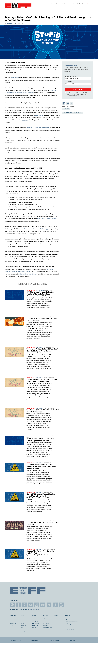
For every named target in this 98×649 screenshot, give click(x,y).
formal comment (45, 383)
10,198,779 (25, 120)
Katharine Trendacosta (44, 436)
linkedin (49, 605)
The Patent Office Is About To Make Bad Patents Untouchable (42, 411)
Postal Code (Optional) (70, 76)
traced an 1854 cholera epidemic (47, 218)
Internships (23, 625)
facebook (18, 605)
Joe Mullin (10, 23)
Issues (58, 3)
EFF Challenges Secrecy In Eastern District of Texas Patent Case (40, 293)
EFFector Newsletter (48, 627)
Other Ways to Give (69, 629)
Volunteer (23, 619)
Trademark (34, 640)
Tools (78, 3)
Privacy (33, 619)
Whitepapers (46, 625)
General (12, 618)
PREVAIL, (29, 559)
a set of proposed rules (45, 387)
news (36, 115)
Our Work (64, 3)
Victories (23, 621)
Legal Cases (46, 623)
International (35, 625)
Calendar (23, 618)
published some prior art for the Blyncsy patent (36, 229)
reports (41, 115)
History (22, 623)
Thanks (72, 640)
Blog (44, 618)
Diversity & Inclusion (25, 630)
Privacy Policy (55, 640)
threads (61, 605)
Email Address (68, 81)
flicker (42, 605)
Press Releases (46, 619)
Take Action (72, 3)
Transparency (35, 623)
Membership (13, 623)
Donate (89, 3)
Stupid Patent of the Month (72, 112)
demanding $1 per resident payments (37, 127)
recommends (15, 77)
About (52, 3)
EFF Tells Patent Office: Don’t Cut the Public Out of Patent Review (41, 380)
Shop (83, 3)
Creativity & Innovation (37, 621)
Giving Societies (69, 622)
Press (11, 625)
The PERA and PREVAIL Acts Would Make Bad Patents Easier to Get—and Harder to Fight (41, 466)
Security (12, 621)
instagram (24, 605)
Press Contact (57, 618)
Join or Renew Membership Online (71, 618)
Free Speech (35, 618)
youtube (36, 605)
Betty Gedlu (40, 290)
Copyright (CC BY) (16, 640)
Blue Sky (30, 605)
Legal (11, 619)
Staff (22, 629)
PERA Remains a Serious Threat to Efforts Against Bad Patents (40, 440)
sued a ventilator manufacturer (27, 274)
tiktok (55, 605)
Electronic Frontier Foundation (18, 6)
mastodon (12, 605)
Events (44, 621)
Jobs (22, 627)
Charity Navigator (33, 609)
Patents (66, 109)
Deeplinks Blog (30, 290)
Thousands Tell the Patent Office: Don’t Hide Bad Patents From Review (42, 350)
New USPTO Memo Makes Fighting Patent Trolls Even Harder (40, 495)
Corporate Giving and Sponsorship (70, 625)
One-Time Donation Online (71, 621)
